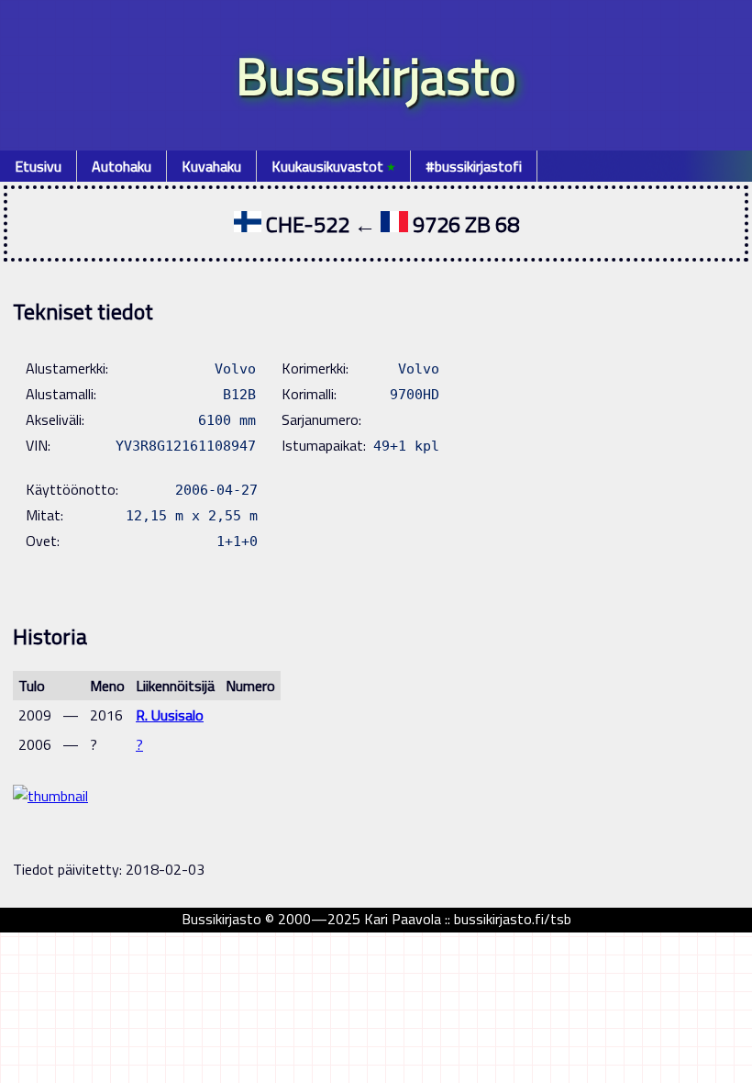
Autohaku (121, 166)
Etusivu (38, 166)
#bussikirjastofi (474, 166)
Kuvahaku (211, 166)
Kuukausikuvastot (333, 166)
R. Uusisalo (170, 715)
